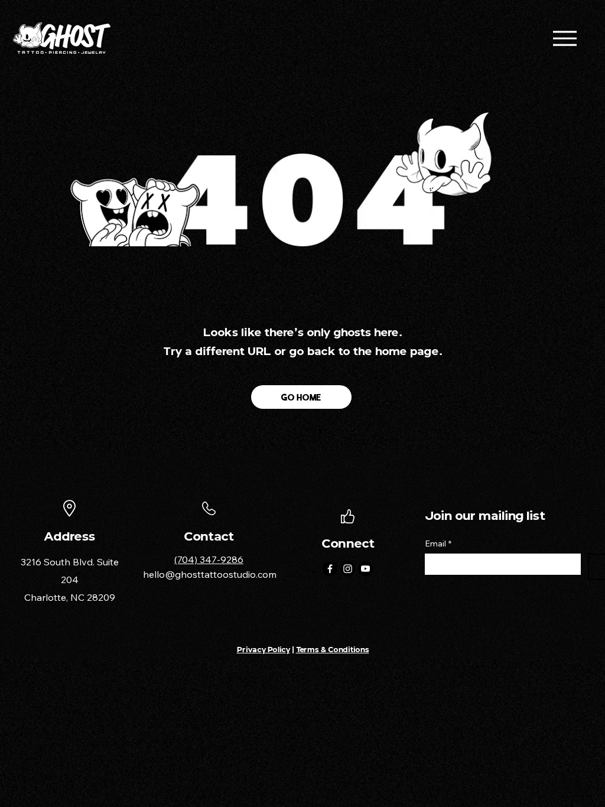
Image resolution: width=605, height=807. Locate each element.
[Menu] (565, 38)
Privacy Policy (263, 649)
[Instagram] (347, 568)
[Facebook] (330, 568)
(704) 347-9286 (208, 559)
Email (438, 544)
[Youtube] (365, 568)
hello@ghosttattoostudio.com (210, 574)
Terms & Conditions (332, 649)
